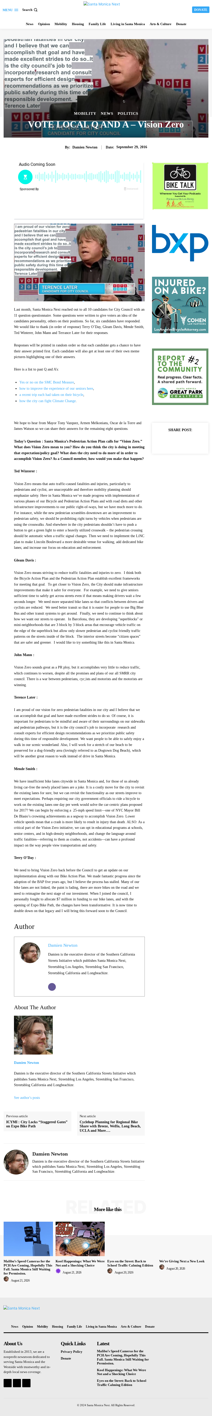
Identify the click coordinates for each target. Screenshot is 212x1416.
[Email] (52, 987)
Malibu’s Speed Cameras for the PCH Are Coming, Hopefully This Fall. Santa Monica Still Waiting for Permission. (28, 1267)
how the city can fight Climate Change (47, 401)
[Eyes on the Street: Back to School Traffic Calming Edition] (132, 1239)
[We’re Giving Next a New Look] (184, 1239)
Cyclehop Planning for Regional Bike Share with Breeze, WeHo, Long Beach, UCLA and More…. (110, 1126)
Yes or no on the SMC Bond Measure (46, 382)
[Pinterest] (186, 441)
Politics (128, 114)
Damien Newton (84, 147)
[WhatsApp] (198, 441)
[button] (30, 10)
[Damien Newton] (16, 1162)
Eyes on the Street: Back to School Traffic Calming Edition (130, 1263)
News (107, 114)
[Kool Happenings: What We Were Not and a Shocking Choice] (80, 1239)
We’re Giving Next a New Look (182, 1261)
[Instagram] (17, 1383)
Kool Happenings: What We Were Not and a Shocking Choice (80, 1263)
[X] (174, 441)
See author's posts (27, 1098)
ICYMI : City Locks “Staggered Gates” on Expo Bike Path (36, 1124)
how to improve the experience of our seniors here (56, 388)
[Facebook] (162, 441)
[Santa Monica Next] (106, 9)
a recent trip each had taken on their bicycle (51, 395)
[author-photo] (7, 1280)
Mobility (85, 114)
